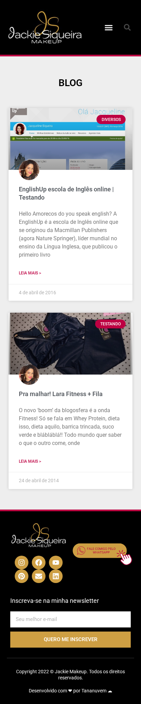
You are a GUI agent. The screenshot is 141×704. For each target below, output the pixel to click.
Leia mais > (30, 273)
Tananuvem (93, 690)
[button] (108, 27)
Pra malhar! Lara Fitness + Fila (61, 393)
